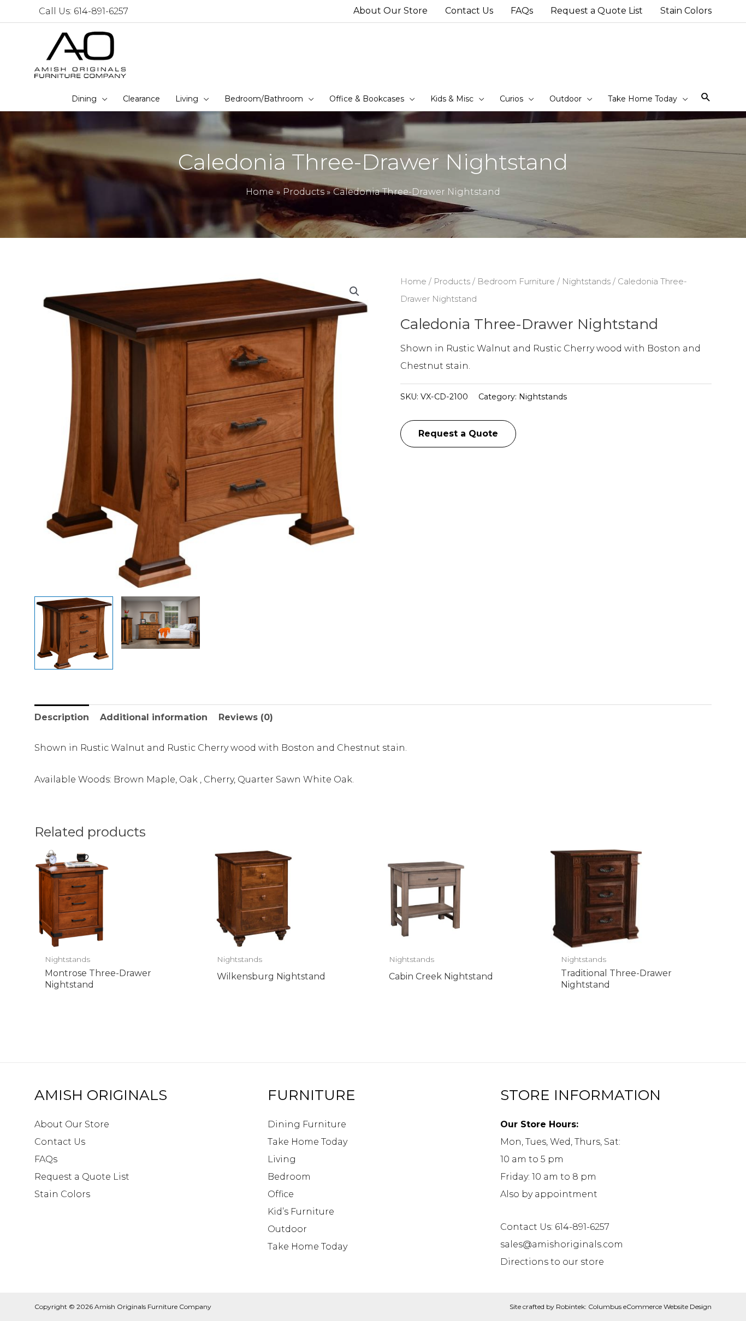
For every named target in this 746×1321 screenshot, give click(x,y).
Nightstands (586, 281)
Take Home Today (307, 1142)
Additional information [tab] (154, 717)
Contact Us (59, 1142)
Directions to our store (552, 1262)
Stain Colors (62, 1194)
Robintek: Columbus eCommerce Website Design (634, 1306)
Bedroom (289, 1176)
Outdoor (287, 1229)
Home (413, 281)
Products (452, 281)
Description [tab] (61, 717)
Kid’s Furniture (301, 1211)
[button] (354, 291)
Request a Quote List (81, 1176)
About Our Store (71, 1124)
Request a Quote (458, 433)
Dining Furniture (307, 1124)
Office (281, 1194)
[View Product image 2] (160, 622)
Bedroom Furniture (516, 281)
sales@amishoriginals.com (561, 1244)
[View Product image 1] (73, 633)
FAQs (45, 1159)
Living (282, 1159)
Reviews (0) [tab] (245, 717)
